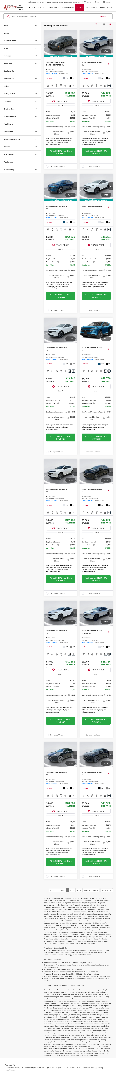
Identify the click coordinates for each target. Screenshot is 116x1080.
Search (103, 16)
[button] (75, 42)
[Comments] (69, 85)
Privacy (93, 1068)
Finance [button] (102, 8)
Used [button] (39, 8)
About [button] (109, 8)
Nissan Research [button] (67, 8)
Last (94, 890)
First (53, 890)
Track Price (62, 101)
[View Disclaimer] (65, 85)
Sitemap (99, 1068)
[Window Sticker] (73, 85)
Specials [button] (79, 8)
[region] (60, 127)
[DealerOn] (10, 1065)
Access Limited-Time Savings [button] (61, 152)
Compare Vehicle (57, 166)
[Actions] (73, 64)
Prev (61, 890)
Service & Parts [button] (91, 8)
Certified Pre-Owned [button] (51, 8)
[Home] (29, 7)
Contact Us (86, 1068)
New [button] (33, 8)
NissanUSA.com (10, 1070)
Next (86, 890)
